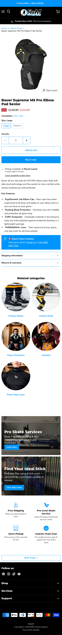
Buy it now (31, 159)
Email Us (31, 242)
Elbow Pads (16, 28)
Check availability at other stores (17, 176)
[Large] (6, 129)
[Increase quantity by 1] (26, 140)
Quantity (5, 134)
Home (4, 28)
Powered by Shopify (31, 630)
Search (31, 624)
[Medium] (17, 129)
